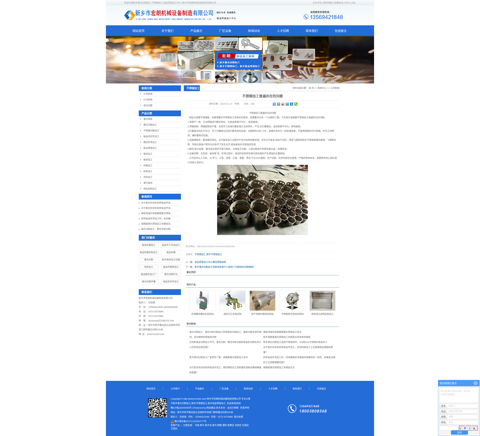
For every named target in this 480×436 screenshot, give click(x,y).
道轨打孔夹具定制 (233, 314)
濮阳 (224, 425)
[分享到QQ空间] (278, 104)
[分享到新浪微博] (283, 104)
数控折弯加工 (150, 142)
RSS (347, 3)
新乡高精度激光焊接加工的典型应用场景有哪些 (286, 337)
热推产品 (175, 425)
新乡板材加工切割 (171, 259)
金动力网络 (232, 408)
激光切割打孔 (171, 274)
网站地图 (328, 3)
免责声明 (244, 408)
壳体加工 (147, 177)
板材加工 (147, 159)
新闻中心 (322, 88)
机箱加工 (147, 165)
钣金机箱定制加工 (149, 252)
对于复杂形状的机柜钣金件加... (156, 203)
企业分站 (317, 3)
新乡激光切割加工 (182, 403)
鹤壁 (219, 425)
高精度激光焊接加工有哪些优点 (279, 367)
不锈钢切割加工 (151, 130)
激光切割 (148, 259)
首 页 (311, 88)
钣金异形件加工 (151, 136)
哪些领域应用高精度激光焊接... (156, 213)
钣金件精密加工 (171, 267)
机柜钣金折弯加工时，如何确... (156, 218)
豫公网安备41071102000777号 (190, 421)
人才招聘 (283, 30)
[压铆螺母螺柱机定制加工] (202, 300)
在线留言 (341, 30)
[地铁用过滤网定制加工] (322, 300)
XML (353, 3)
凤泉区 (238, 425)
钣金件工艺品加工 (171, 245)
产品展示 (196, 30)
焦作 (214, 425)
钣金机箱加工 (148, 245)
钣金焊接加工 (150, 148)
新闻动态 (254, 30)
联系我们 (312, 30)
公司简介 (175, 388)
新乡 (202, 425)
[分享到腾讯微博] (287, 104)
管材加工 (147, 154)
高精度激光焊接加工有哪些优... (156, 224)
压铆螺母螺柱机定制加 (202, 314)
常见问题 (147, 105)
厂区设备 (225, 30)
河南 (197, 425)
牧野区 (230, 425)
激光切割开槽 (148, 281)
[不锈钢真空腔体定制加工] (292, 300)
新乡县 (208, 425)
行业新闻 (147, 99)
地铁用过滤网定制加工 (322, 314)
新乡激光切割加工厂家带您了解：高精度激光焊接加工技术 (218, 357)
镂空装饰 (147, 183)
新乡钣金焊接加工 (217, 403)
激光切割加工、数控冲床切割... (156, 229)
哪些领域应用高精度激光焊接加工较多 (282, 332)
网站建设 (210, 408)
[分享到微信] (296, 104)
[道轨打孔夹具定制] (232, 300)
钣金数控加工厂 (149, 274)
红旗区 (245, 425)
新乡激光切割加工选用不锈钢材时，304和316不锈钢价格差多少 (295, 342)
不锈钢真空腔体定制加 (292, 314)
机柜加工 (147, 171)
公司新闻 (147, 94)
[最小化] (475, 383)
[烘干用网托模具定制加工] (262, 300)
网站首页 (139, 30)
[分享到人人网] (291, 104)
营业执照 (238, 417)
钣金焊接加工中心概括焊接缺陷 (210, 262)
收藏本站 (338, 3)
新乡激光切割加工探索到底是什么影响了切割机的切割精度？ (225, 267)
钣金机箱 (171, 252)
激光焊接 (147, 119)
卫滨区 (174, 428)
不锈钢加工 (200, 254)
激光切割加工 (150, 125)
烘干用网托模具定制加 (262, 314)
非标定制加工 (150, 189)
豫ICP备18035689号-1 (182, 408)
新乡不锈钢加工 (214, 254)
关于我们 (167, 30)
